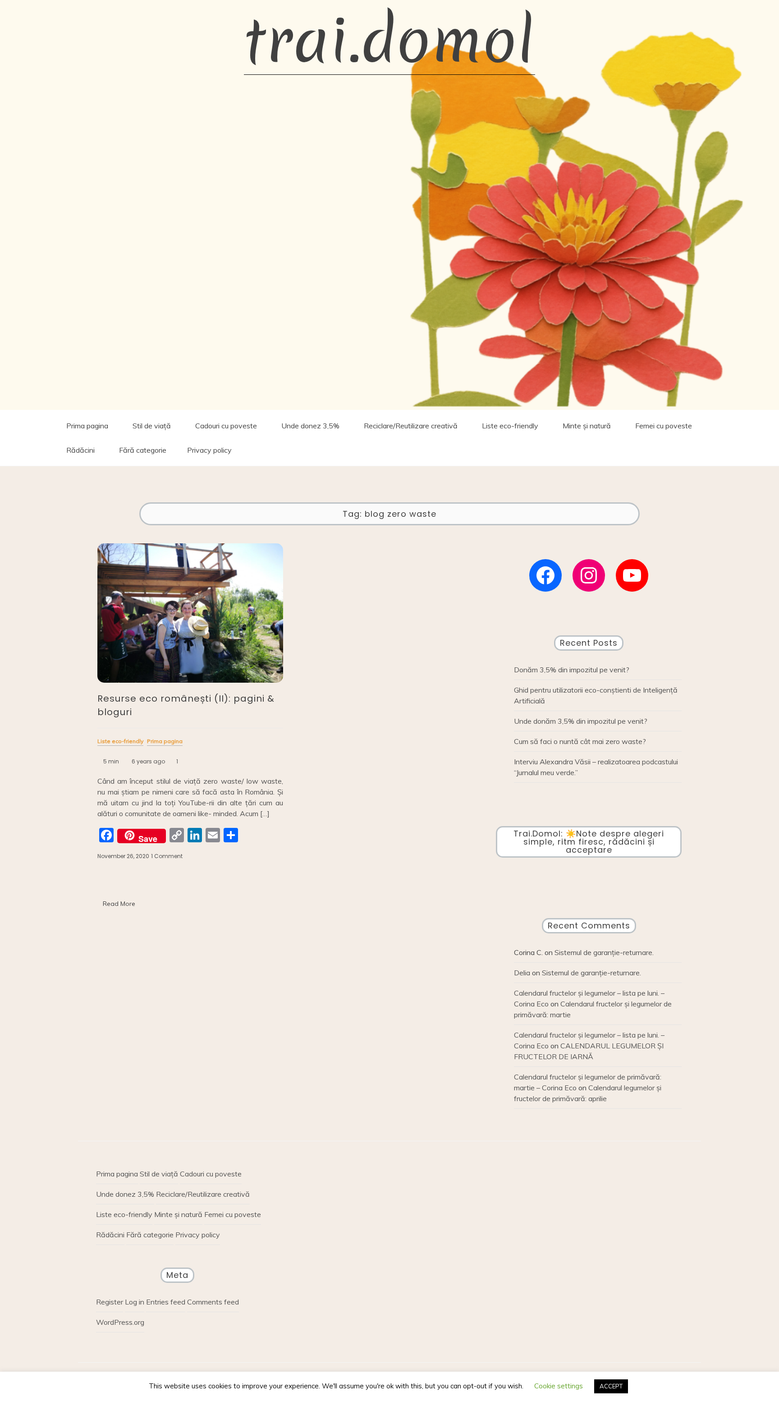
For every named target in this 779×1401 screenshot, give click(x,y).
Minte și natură (587, 425)
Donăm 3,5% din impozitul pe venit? (571, 669)
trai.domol (389, 41)
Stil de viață (152, 425)
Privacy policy (209, 450)
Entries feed (165, 1301)
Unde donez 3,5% (310, 425)
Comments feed (213, 1301)
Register (109, 1301)
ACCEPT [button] (611, 1386)
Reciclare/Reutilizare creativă (411, 425)
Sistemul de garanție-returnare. (604, 952)
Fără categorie (142, 450)
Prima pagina (87, 425)
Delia (522, 972)
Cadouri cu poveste (226, 425)
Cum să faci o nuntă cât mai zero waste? (580, 741)
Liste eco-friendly (510, 425)
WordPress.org (120, 1322)
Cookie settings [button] (558, 1386)
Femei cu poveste (663, 425)
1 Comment (167, 856)
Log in (134, 1301)
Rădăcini (80, 450)
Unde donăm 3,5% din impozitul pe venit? (580, 721)
